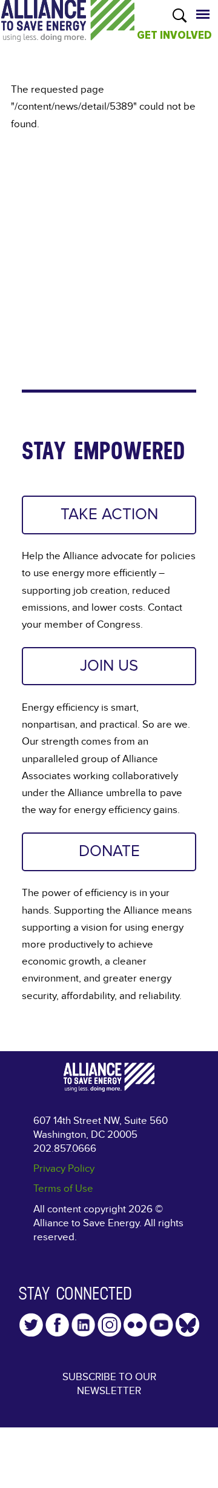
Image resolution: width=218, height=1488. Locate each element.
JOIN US (109, 666)
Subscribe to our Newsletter (109, 1383)
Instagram (109, 1325)
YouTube (161, 1325)
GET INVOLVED (174, 35)
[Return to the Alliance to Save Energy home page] (67, 33)
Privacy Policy (63, 1168)
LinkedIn (83, 1325)
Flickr (135, 1325)
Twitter (31, 1325)
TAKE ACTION (109, 514)
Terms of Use (63, 1188)
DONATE (109, 851)
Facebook (57, 1325)
